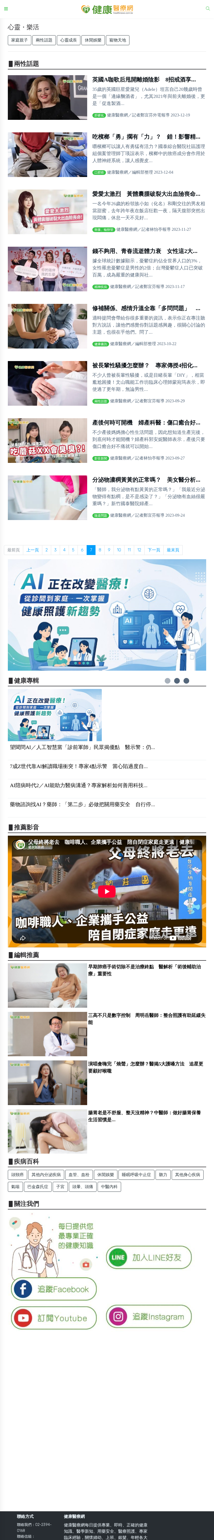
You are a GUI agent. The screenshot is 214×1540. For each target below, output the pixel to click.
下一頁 (154, 549)
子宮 (60, 1186)
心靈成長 (68, 40)
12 (139, 549)
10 (119, 549)
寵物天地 (117, 40)
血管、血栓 (79, 1174)
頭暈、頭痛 (82, 1186)
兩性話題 (44, 40)
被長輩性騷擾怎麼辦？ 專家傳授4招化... (145, 365)
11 (129, 549)
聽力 (163, 1174)
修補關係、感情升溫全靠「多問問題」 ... (146, 308)
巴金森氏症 (37, 1186)
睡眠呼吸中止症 (136, 1174)
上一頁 (32, 549)
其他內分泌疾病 (46, 1174)
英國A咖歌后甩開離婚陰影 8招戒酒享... (144, 79)
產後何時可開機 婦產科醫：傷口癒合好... (146, 422)
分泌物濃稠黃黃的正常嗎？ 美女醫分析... (146, 479)
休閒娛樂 (93, 40)
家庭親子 (19, 40)
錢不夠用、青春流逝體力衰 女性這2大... (145, 251)
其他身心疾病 (187, 1174)
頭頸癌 (17, 1174)
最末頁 (173, 549)
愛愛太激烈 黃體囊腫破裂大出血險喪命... (146, 194)
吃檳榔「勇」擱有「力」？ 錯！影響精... (146, 136)
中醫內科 (109, 1186)
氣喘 (15, 1186)
